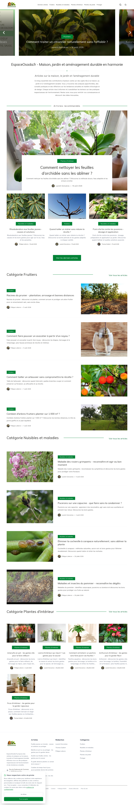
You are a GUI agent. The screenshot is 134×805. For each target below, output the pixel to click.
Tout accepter (23, 799)
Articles (34, 740)
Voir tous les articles (118, 275)
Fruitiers (52, 5)
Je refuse (23, 794)
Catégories (84, 740)
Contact (53, 788)
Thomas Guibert (61, 747)
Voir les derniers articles (67, 258)
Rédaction (60, 740)
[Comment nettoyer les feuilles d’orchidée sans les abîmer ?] (67, 150)
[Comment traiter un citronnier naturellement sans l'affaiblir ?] (67, 32)
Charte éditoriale (73, 788)
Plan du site (84, 788)
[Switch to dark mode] (125, 4)
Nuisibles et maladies (63, 5)
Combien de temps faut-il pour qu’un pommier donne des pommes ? (42, 770)
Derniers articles (43, 5)
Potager (99, 5)
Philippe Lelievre (61, 751)
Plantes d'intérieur (77, 5)
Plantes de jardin (89, 5)
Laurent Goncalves (61, 744)
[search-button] (120, 5)
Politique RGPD (62, 788)
